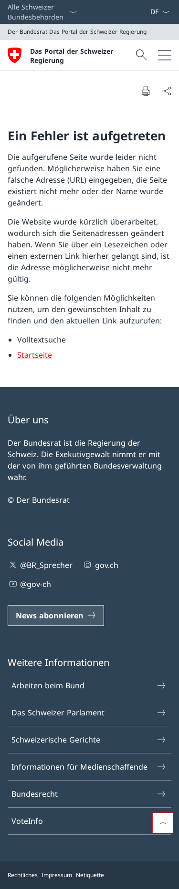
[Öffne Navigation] (164, 55)
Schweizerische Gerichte (55, 739)
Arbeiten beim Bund (47, 685)
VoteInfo (27, 821)
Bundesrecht (34, 794)
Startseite (34, 355)
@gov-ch (35, 584)
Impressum (57, 875)
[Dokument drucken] (145, 90)
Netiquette (90, 875)
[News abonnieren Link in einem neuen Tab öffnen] (146, 12)
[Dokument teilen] (166, 90)
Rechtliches (23, 875)
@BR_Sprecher (46, 565)
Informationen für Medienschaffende (79, 767)
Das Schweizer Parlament (58, 712)
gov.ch (106, 565)
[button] (162, 822)
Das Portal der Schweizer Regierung (71, 56)
